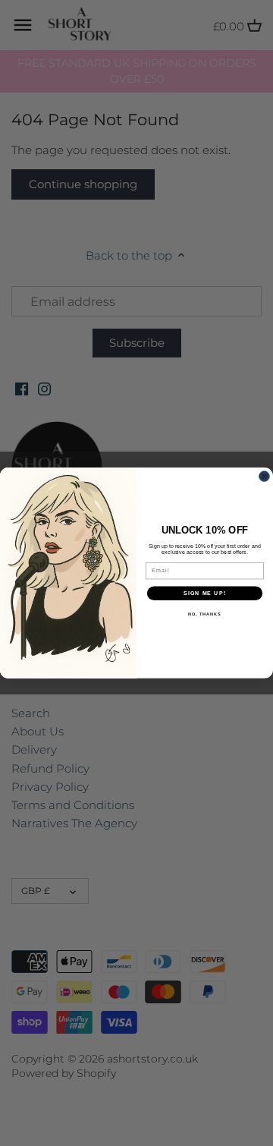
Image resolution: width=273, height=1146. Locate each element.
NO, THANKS (204, 614)
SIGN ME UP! (205, 593)
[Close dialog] (264, 476)
